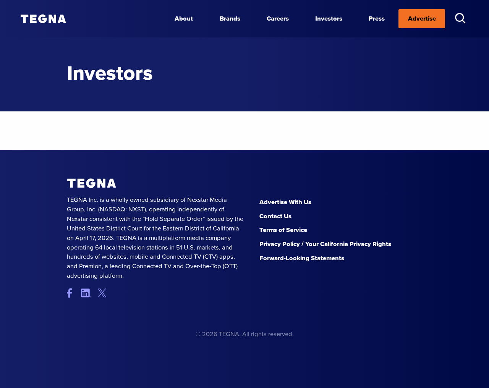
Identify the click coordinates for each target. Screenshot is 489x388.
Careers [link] (278, 18)
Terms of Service (283, 230)
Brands (230, 18)
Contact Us (275, 216)
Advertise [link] (422, 18)
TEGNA (92, 183)
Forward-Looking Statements (301, 258)
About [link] (184, 18)
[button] (460, 18)
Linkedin (89, 293)
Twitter (104, 293)
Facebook (73, 293)
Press (377, 18)
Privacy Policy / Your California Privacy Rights (325, 244)
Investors (328, 18)
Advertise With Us (285, 202)
